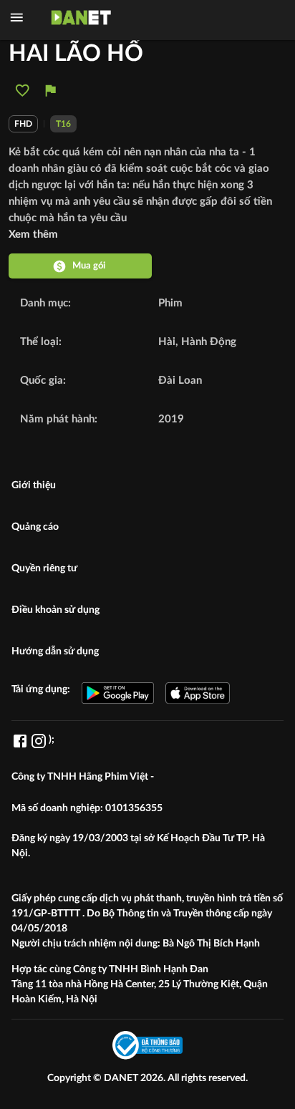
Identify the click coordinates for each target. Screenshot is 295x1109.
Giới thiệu (33, 485)
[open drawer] (17, 18)
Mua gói (88, 266)
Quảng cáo (35, 527)
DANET (122, 1078)
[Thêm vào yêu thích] (23, 91)
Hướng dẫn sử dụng (55, 651)
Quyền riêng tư (44, 568)
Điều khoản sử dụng (55, 610)
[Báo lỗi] (50, 91)
